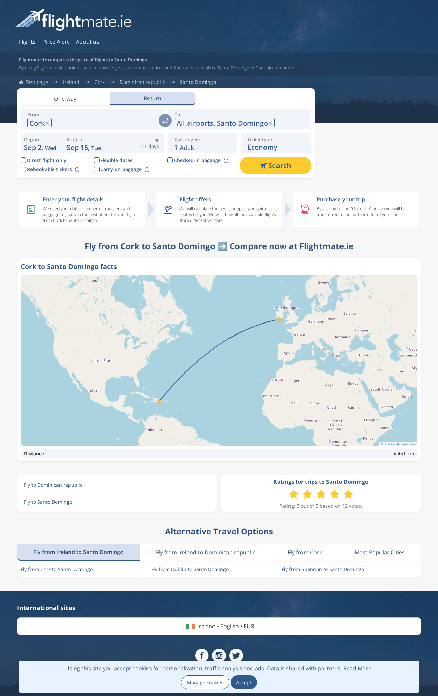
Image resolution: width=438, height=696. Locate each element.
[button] (83, 143)
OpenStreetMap (392, 444)
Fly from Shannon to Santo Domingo (323, 569)
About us (87, 42)
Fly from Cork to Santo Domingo (57, 569)
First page (36, 82)
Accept (244, 682)
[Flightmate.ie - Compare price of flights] (73, 20)
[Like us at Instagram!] (219, 655)
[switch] (165, 120)
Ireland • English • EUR (225, 626)
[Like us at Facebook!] (202, 655)
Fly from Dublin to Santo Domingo (190, 569)
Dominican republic (142, 82)
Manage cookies (205, 682)
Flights (27, 42)
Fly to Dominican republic (53, 485)
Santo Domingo (198, 82)
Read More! (358, 668)
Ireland (71, 82)
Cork (99, 82)
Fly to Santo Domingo (48, 501)
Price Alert (55, 42)
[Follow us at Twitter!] (236, 655)
